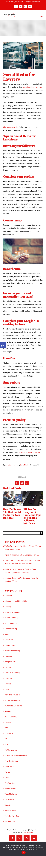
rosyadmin (8, 465)
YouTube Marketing (11, 816)
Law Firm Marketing (12, 673)
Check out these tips (11, 127)
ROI (5, 739)
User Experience (10, 788)
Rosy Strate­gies (34, 452)
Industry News (9, 645)
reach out (22, 452)
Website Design (10, 810)
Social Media (24, 465)
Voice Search (9, 799)
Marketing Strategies (12, 695)
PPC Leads (8, 733)
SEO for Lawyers (10, 750)
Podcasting (8, 722)
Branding (7, 607)
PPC (6, 728)
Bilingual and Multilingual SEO (15, 601)
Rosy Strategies (28, 832)
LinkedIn (7, 689)
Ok (23, 853)
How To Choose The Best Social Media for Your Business (12, 513)
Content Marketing (11, 618)
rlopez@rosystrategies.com (32, 1)
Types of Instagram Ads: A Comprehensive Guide (22, 555)
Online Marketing (10, 717)
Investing (7, 667)
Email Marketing (10, 629)
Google (7, 634)
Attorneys (8, 596)
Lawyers (16, 465)
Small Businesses (11, 761)
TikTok (7, 777)
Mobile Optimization (12, 700)
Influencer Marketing (12, 651)
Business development (13, 612)
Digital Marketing (10, 623)
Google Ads (8, 640)
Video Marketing (10, 794)
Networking (8, 711)
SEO (6, 744)
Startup (7, 772)
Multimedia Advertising (13, 706)
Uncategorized (9, 783)
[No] (43, 849)
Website (7, 805)
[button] (3, 345)
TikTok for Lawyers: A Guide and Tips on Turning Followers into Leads (32, 516)
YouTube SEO (9, 822)
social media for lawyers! (32, 87)
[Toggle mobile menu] (42, 16)
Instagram (8, 656)
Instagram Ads (10, 662)
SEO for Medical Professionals (15, 755)
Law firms (8, 678)
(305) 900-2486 (18, 1)
